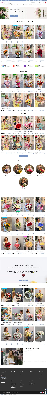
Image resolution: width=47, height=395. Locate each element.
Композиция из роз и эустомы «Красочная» (40, 89)
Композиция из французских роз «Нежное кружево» (39, 303)
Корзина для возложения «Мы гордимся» (17, 303)
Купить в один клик (6, 57)
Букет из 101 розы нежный (28, 251)
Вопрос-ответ (38, 0)
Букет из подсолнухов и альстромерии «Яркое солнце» (40, 108)
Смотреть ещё (23, 156)
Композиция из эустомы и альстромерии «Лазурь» (39, 322)
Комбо (21, 385)
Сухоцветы (34, 4)
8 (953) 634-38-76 (3, 377)
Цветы (12, 4)
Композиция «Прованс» (18, 341)
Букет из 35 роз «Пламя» (17, 131)
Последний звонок (32, 383)
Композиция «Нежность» (28, 150)
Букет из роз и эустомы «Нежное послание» (39, 212)
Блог (42, 0)
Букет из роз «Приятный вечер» (29, 212)
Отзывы (36, 0)
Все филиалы (9, 0)
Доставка (31, 0)
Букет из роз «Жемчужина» (39, 251)
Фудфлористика (25, 4)
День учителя (31, 382)
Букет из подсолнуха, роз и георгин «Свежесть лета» (28, 108)
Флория (2, 394)
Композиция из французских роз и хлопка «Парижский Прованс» (28, 342)
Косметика (21, 386)
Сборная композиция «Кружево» (6, 150)
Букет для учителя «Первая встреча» (6, 108)
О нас (41, 0)
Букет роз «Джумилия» (17, 251)
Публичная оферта (13, 384)
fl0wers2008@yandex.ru (4, 378)
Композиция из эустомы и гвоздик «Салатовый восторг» (17, 108)
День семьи (31, 381)
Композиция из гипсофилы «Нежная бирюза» (39, 131)
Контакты (45, 0)
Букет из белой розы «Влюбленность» (17, 212)
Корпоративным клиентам (13, 382)
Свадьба (30, 4)
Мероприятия (40, 4)
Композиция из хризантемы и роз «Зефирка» (39, 342)
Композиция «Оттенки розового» (28, 131)
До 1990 (6, 4)
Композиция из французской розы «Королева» (28, 322)
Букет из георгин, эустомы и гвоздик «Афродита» (6, 40)
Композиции (16, 4)
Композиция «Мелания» (6, 341)
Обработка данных (13, 383)
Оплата (34, 0)
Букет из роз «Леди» (17, 150)
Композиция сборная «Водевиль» (6, 322)
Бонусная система (28, 0)
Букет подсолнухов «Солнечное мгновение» (6, 232)
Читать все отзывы (23, 280)
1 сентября (2, 4)
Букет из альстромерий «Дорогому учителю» (17, 89)
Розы (20, 4)
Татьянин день (31, 384)
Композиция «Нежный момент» (18, 322)
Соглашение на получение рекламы (13, 387)
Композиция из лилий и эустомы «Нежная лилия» (6, 131)
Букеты (9, 4)
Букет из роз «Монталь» (6, 251)
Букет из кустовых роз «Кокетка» (6, 212)
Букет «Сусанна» (40, 150)
